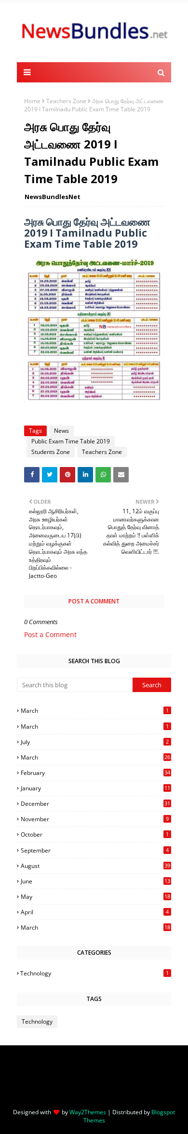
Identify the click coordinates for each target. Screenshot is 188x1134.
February (95, 773)
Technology (94, 973)
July (95, 742)
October (95, 834)
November (95, 819)
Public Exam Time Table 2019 (70, 441)
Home (32, 101)
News (61, 431)
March (95, 711)
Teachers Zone (66, 101)
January (95, 788)
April (95, 912)
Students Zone (50, 452)
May (95, 897)
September (95, 850)
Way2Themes (87, 1112)
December (95, 804)
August (95, 866)
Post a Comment (50, 634)
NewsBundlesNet (53, 196)
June (95, 881)
